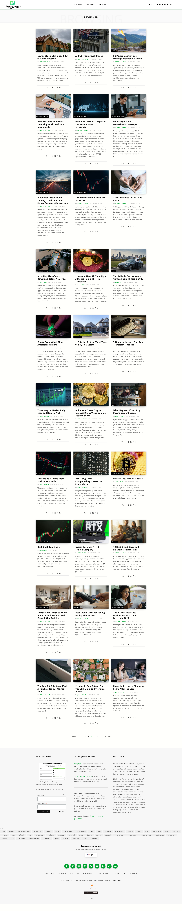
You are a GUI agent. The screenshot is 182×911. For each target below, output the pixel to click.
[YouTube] (97, 866)
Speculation (46, 838)
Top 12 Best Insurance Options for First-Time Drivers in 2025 (124, 615)
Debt (113, 192)
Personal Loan (119, 835)
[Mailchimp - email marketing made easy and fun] (62, 813)
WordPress (117, 880)
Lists (30, 835)
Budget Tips (37, 831)
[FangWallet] (13, 4)
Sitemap (117, 873)
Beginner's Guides (42, 116)
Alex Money (119, 482)
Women (94, 838)
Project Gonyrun (130, 873)
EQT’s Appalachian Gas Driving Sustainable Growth (127, 57)
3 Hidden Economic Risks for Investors (90, 199)
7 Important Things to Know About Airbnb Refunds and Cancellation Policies (52, 615)
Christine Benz (45, 62)
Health (167, 831)
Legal (13, 835)
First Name (40, 795)
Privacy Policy (87, 873)
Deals (38, 681)
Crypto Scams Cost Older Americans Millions (50, 343)
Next (109, 737)
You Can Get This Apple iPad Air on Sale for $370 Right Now (52, 689)
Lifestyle (21, 835)
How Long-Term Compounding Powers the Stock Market (88, 481)
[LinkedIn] (59, 87)
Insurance (176, 831)
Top (91, 898)
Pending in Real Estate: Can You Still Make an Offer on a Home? (90, 689)
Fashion (130, 831)
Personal (108, 835)
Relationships (159, 835)
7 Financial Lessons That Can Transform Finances (128, 343)
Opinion (89, 835)
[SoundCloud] (115, 866)
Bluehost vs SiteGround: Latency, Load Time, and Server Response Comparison (52, 200)
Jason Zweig (81, 695)
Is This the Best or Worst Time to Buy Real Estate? (91, 343)
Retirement (171, 835)
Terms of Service (103, 873)
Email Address (42, 803)
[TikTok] (109, 866)
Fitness (139, 831)
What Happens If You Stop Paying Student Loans (126, 411)
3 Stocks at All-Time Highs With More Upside (50, 480)
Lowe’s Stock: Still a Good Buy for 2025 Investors (52, 57)
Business (39, 50)
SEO (12, 838)
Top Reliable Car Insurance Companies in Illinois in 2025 (128, 277)
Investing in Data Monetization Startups (125, 123)
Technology (76, 838)
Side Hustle (21, 838)
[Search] (176, 4)
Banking (114, 542)
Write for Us (50, 873)
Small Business (34, 838)
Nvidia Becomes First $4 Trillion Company (87, 548)
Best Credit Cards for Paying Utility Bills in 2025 (90, 614)
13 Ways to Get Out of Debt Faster (127, 199)
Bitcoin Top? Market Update (128, 478)
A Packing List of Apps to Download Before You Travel (52, 277)
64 (105, 737)
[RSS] (91, 866)
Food (146, 831)
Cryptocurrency (79, 271)
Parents (98, 835)
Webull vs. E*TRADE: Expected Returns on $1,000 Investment (90, 124)
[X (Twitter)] (72, 866)
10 (98, 737)
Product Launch (133, 835)
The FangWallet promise (83, 776)
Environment (119, 831)
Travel (86, 838)
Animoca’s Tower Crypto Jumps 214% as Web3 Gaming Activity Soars (90, 413)
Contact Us (74, 873)
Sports (57, 838)
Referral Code (146, 835)
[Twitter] (55, 87)
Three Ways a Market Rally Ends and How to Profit (51, 411)
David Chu (43, 282)
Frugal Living (157, 831)
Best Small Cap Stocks (48, 546)
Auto (113, 271)
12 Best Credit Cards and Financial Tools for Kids (126, 548)
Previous (73, 737)
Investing (4, 835)
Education (108, 831)
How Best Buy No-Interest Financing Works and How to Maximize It (52, 124)
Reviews (4, 838)
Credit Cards (68, 831)
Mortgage (77, 337)
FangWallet (78, 764)
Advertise (62, 873)
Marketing (51, 835)
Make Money (40, 835)
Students (65, 838)
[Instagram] (78, 866)
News (75, 50)
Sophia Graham (120, 62)
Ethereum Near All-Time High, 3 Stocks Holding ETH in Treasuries (90, 279)
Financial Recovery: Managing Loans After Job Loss (128, 687)
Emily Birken (120, 348)
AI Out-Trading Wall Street (89, 55)
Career (114, 681)
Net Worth (72, 835)
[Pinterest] (57, 87)
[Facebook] (52, 87)
